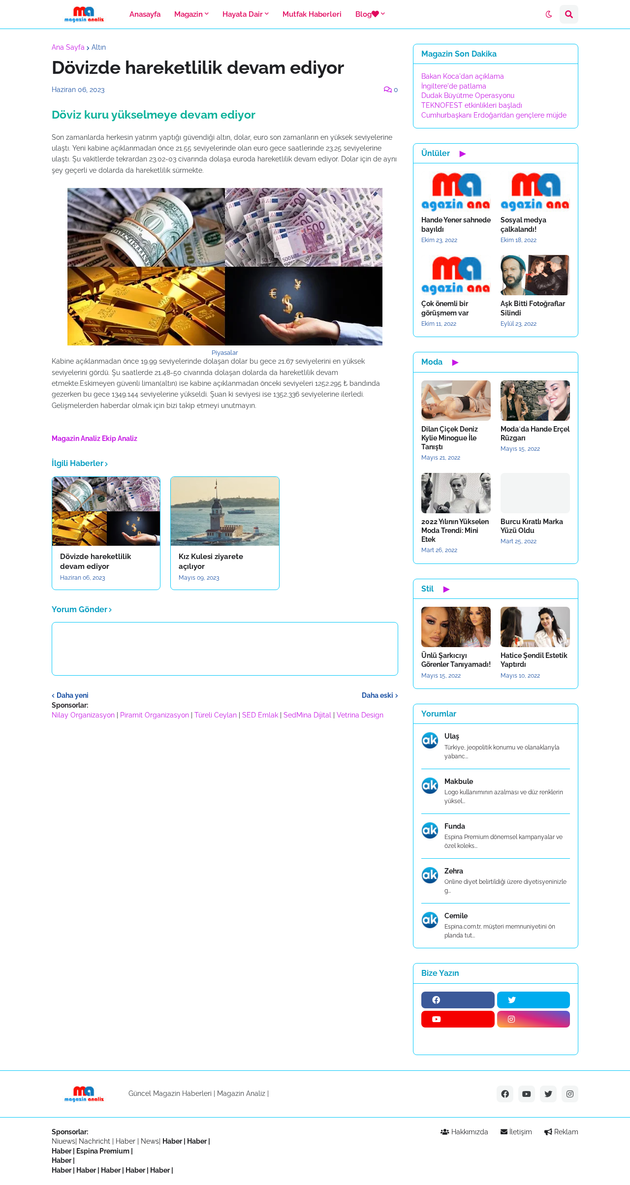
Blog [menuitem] (363, 14)
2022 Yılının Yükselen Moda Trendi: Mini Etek (455, 530)
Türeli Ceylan (215, 715)
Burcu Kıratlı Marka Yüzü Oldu (532, 526)
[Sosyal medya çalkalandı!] (535, 191)
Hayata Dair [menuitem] (242, 14)
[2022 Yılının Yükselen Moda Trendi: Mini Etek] (456, 493)
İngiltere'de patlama (453, 86)
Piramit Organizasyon (154, 715)
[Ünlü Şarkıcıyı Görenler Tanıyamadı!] (456, 627)
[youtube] (458, 1019)
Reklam (565, 1132)
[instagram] (533, 1019)
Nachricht (95, 1141)
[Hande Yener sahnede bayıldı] (456, 191)
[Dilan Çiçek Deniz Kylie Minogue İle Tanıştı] (456, 400)
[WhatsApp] (458, 1038)
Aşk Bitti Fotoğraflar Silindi (533, 308)
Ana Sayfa (68, 47)
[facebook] (458, 1000)
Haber (126, 1141)
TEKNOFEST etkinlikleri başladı (471, 105)
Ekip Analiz (119, 438)
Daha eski (377, 695)
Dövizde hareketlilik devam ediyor (95, 561)
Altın (99, 47)
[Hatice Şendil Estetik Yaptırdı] (535, 627)
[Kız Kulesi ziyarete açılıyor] (225, 511)
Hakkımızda (468, 1132)
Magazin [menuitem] (188, 14)
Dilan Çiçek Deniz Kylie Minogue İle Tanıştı (449, 438)
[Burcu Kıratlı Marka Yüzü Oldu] (535, 493)
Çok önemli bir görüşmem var (445, 308)
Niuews (63, 1141)
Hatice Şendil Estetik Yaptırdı (534, 660)
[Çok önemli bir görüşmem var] (456, 275)
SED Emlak (260, 715)
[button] (549, 14)
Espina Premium (102, 1151)
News (150, 1141)
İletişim (519, 1132)
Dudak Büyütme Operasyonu (467, 95)
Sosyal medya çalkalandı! (523, 224)
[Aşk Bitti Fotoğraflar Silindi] (535, 275)
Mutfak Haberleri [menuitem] (312, 14)
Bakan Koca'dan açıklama (462, 76)
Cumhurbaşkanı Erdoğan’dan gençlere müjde (494, 115)
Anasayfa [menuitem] (144, 14)
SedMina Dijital (307, 715)
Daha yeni (73, 695)
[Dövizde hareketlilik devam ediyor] (106, 511)
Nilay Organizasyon (83, 715)
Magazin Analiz (76, 438)
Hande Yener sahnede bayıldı (456, 224)
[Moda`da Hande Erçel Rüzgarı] (535, 400)
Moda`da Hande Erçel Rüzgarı (535, 433)
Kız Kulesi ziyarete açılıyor (211, 561)
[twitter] (533, 1000)
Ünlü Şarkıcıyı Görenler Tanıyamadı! (456, 660)
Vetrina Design (360, 715)
